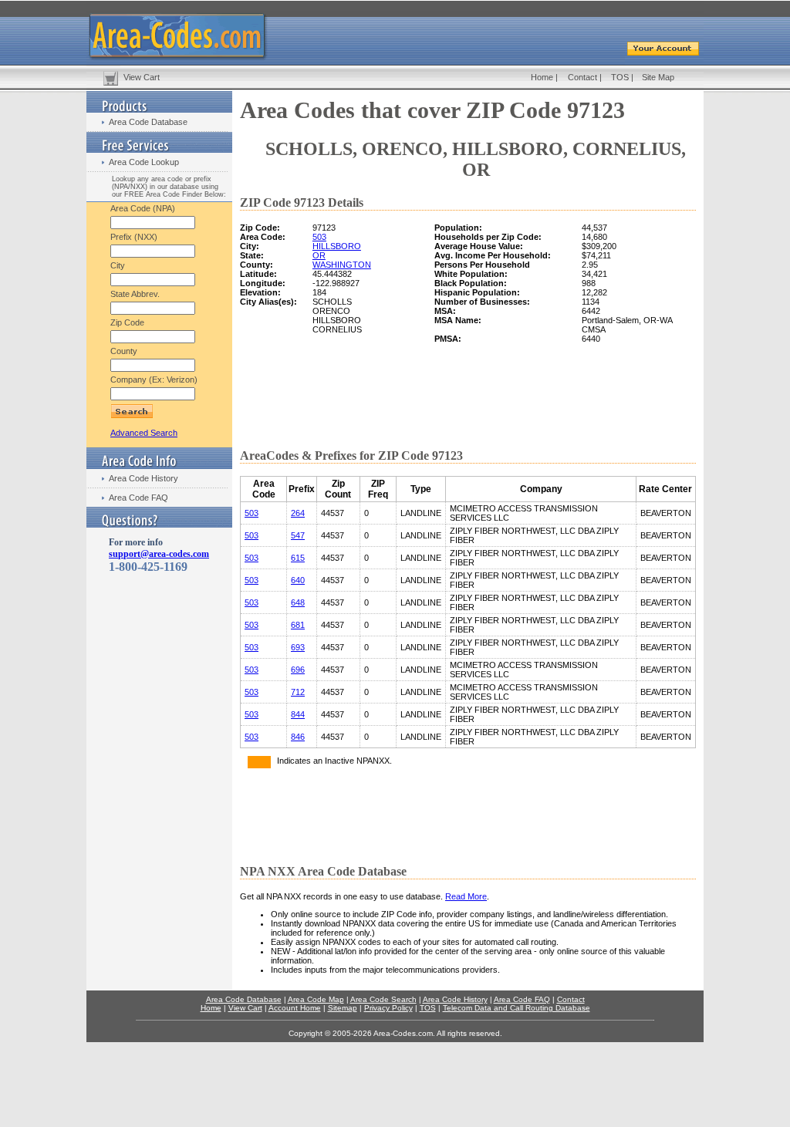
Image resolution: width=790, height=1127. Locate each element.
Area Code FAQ (138, 497)
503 (319, 236)
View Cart (141, 77)
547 (298, 535)
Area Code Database (148, 122)
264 (298, 513)
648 (298, 602)
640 (298, 580)
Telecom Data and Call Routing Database (516, 1008)
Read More (466, 896)
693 (298, 647)
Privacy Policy (388, 1008)
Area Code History (143, 478)
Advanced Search (143, 432)
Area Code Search (383, 999)
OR (319, 255)
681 (298, 624)
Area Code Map (316, 999)
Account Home (294, 1008)
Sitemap (342, 1008)
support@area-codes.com (159, 553)
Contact (582, 77)
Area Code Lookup (144, 162)
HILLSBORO (336, 246)
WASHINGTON (341, 264)
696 (298, 669)
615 (298, 557)
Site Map (658, 77)
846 (298, 736)
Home (542, 77)
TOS (620, 77)
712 (298, 692)
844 (298, 714)
